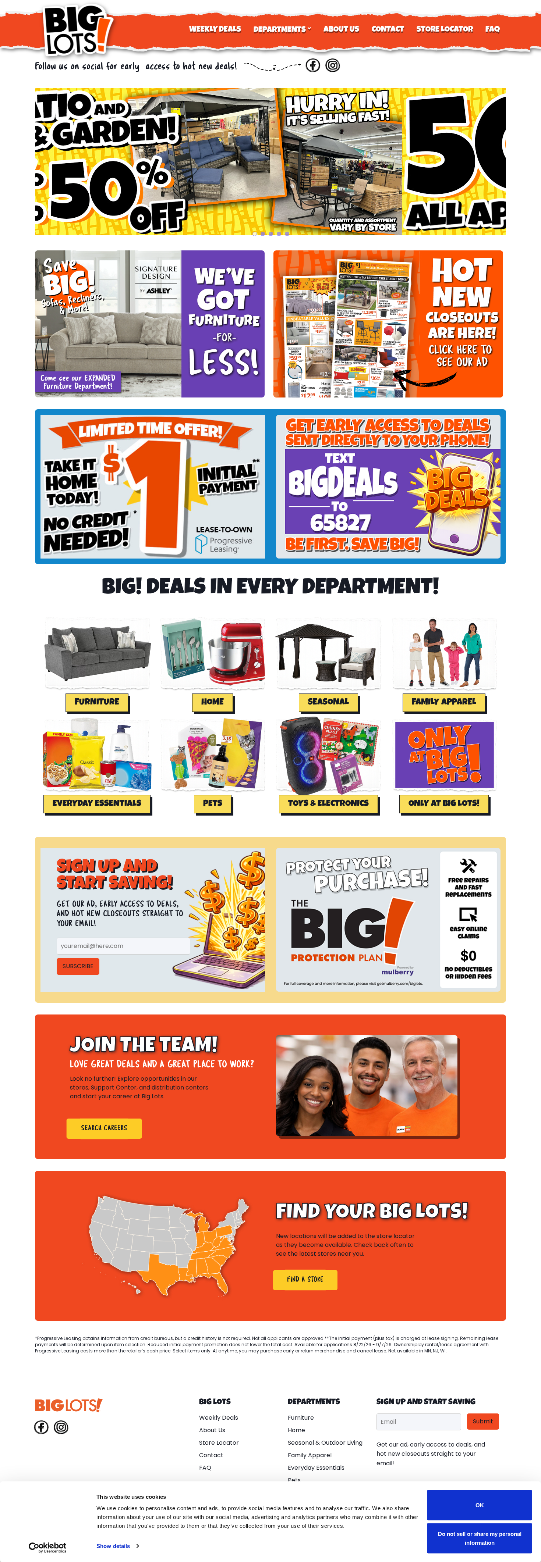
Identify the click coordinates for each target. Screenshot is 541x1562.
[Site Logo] (79, 30)
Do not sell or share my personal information (479, 1537)
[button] (97, 702)
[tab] (254, 234)
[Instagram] (333, 67)
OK (479, 1505)
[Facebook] (313, 67)
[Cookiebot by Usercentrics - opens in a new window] (47, 1547)
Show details (113, 1546)
